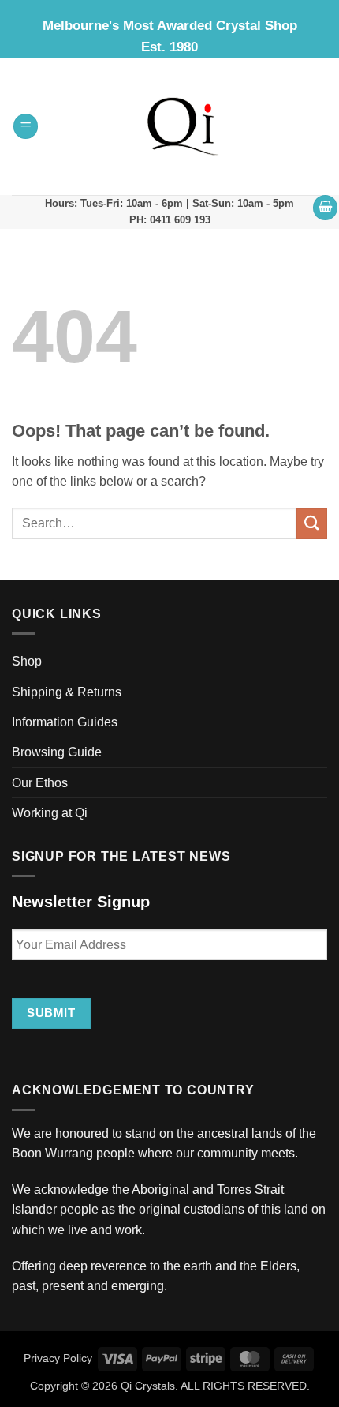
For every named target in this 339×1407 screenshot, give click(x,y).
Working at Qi (50, 813)
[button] (26, 126)
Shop (27, 661)
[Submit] (311, 523)
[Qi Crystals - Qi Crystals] (183, 126)
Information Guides (64, 722)
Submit (51, 1012)
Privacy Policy (58, 1358)
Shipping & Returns (66, 692)
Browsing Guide (57, 752)
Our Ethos (40, 783)
